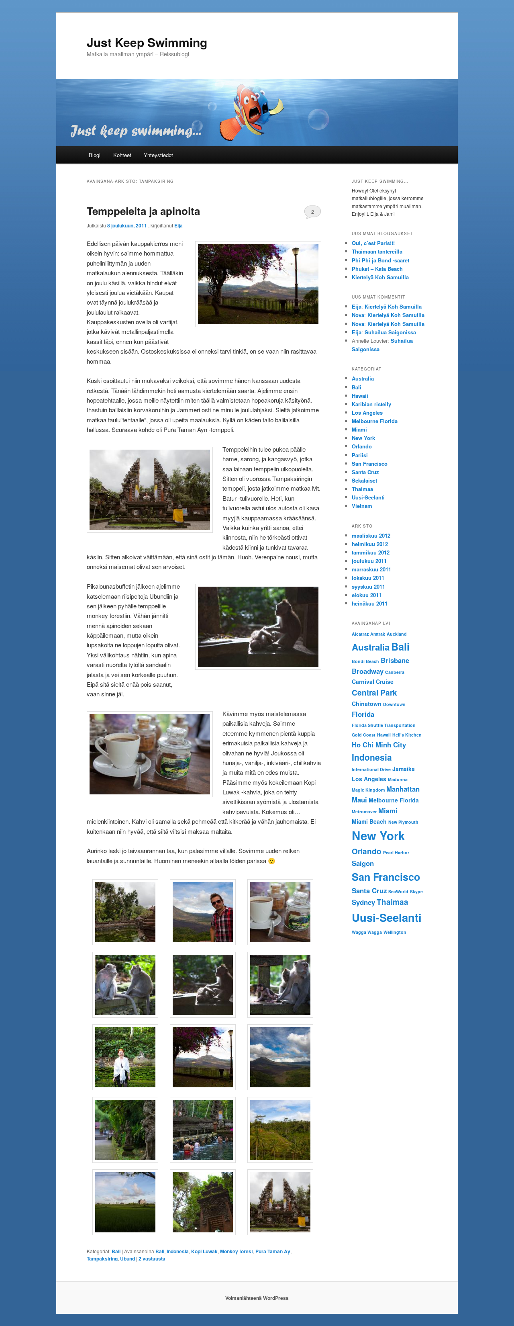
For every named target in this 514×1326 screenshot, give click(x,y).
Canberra (394, 672)
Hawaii (360, 395)
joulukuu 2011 (369, 561)
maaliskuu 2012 (371, 535)
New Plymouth (403, 822)
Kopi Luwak (204, 1251)
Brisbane (395, 660)
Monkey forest (236, 1251)
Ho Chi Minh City (379, 744)
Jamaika (403, 769)
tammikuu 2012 (371, 552)
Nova (358, 315)
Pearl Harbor (396, 852)
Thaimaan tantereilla (377, 251)
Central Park (374, 692)
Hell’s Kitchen (407, 735)
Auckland (397, 634)
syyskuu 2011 (368, 586)
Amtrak (377, 634)
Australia (363, 378)
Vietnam (362, 506)
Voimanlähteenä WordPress (257, 1297)
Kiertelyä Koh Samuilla (380, 277)
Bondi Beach (365, 661)
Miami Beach (369, 821)
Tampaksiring (102, 1258)
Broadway (367, 671)
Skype (416, 891)
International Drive (371, 769)
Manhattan (403, 789)
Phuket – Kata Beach (377, 268)
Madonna (398, 779)
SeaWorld (398, 891)
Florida (363, 714)
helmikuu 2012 (370, 544)
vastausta (152, 1258)
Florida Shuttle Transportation (384, 725)
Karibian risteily (371, 404)
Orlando (362, 446)
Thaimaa (362, 489)
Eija (178, 225)
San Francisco (370, 463)
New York (363, 438)
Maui (359, 799)
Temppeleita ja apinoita (143, 210)
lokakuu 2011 (368, 577)
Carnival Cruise (373, 681)
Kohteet (122, 155)
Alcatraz (360, 634)
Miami (359, 429)
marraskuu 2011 (371, 569)
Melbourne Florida (375, 421)
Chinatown (366, 704)
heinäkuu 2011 (370, 603)
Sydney (363, 902)
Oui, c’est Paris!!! (373, 243)
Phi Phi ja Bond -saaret (380, 260)
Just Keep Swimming (147, 42)
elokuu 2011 (366, 595)
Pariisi (360, 455)
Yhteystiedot (158, 155)
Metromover (364, 811)
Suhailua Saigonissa (390, 332)
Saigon (363, 863)
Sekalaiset (364, 480)
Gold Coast (363, 735)
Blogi (94, 155)
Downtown (394, 704)
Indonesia (178, 1251)
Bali (116, 1251)
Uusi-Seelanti (368, 497)
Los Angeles (367, 412)
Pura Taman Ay (272, 1251)
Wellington (394, 932)
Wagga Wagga (367, 932)
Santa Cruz (365, 472)
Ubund (127, 1258)
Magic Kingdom (368, 790)
